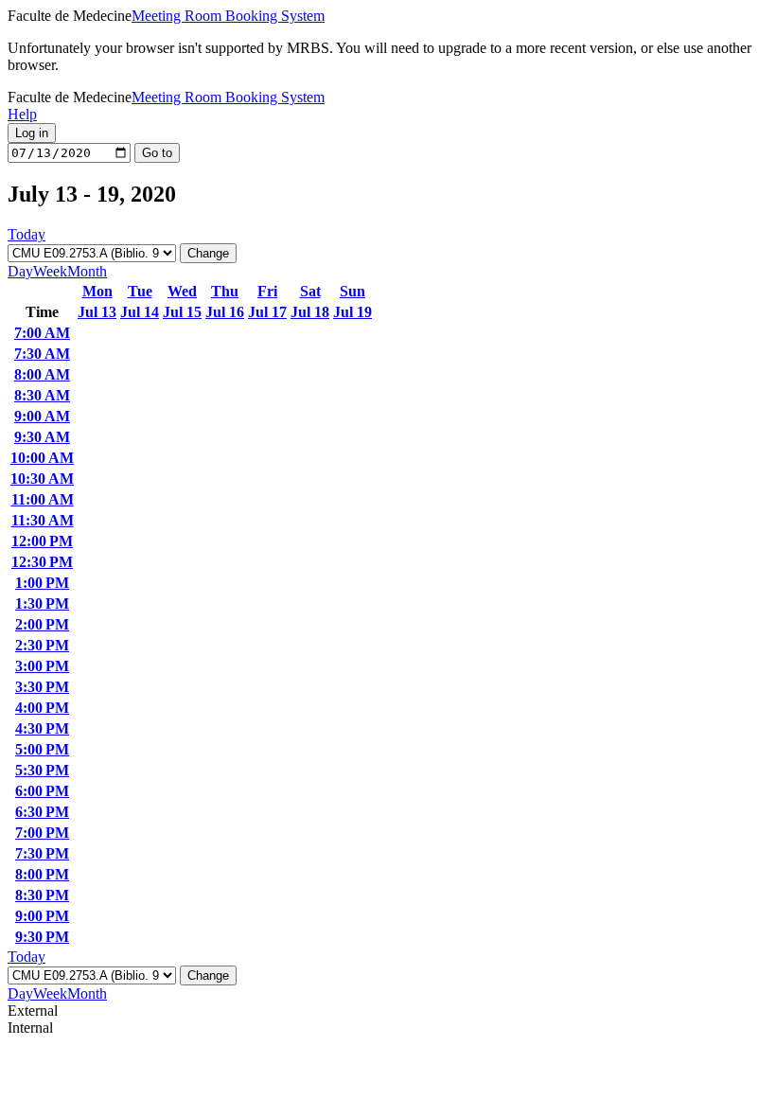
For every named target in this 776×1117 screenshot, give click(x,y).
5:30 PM (42, 770)
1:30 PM (42, 603)
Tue (140, 291)
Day (20, 271)
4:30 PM (42, 728)
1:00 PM (42, 583)
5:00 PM (42, 749)
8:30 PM (42, 895)
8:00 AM (42, 374)
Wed (182, 291)
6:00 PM (42, 791)
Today (26, 234)
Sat (310, 291)
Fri (267, 291)
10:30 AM (42, 478)
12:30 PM (42, 562)
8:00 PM (42, 874)
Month (87, 271)
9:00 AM (42, 416)
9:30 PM (42, 937)
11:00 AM (42, 499)
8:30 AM (42, 395)
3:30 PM (42, 687)
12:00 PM (42, 541)
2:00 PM (42, 624)
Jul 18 (310, 312)
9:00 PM (42, 916)
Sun (352, 291)
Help (22, 114)
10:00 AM (42, 458)
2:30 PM (42, 645)
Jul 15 (182, 312)
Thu (224, 291)
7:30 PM (42, 853)
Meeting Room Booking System (228, 16)
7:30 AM (42, 354)
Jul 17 (267, 312)
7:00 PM (42, 832)
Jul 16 (224, 312)
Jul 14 (139, 312)
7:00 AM (42, 333)
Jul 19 (352, 312)
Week (50, 271)
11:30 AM (42, 520)
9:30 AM (42, 437)
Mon (97, 291)
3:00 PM (42, 666)
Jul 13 (97, 312)
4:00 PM (42, 708)
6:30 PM (42, 812)
